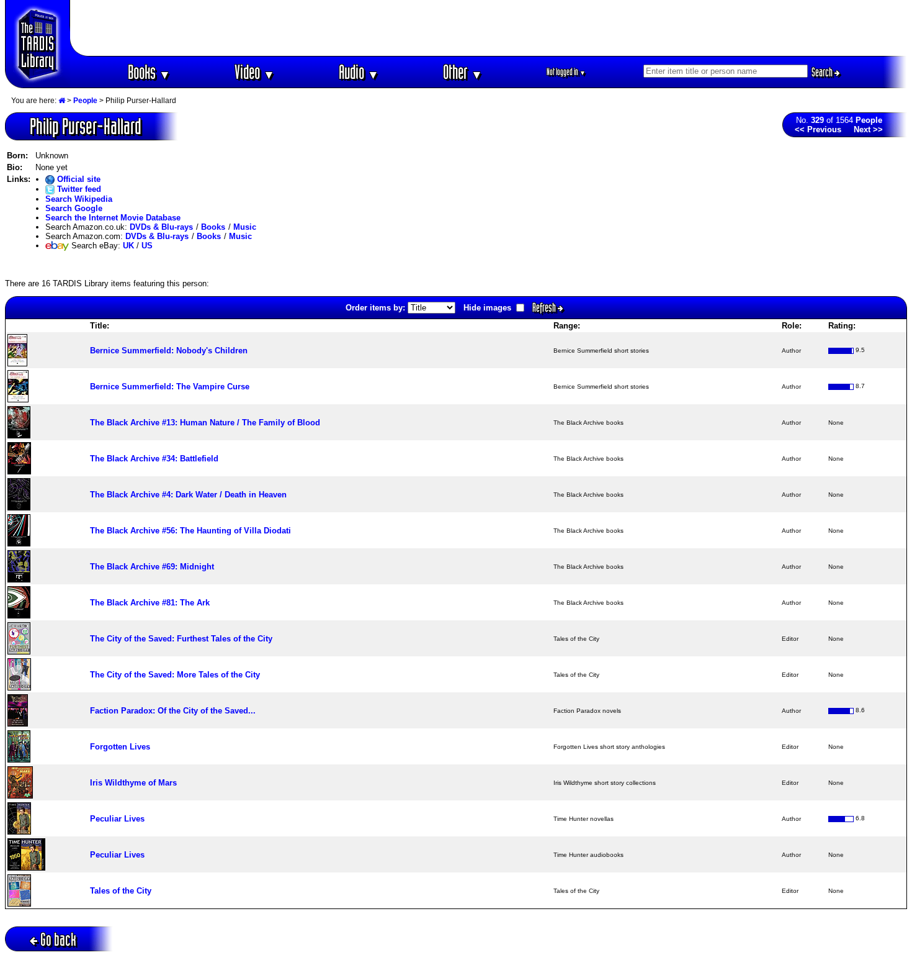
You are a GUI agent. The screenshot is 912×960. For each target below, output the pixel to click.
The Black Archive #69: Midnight (152, 566)
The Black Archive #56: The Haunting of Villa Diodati (190, 530)
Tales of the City (120, 890)
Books (149, 72)
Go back (58, 939)
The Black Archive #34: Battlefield (154, 458)
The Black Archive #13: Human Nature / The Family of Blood (205, 422)
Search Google (73, 208)
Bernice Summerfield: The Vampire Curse (169, 386)
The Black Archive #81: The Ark (150, 602)
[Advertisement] (489, 28)
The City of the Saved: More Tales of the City (175, 674)
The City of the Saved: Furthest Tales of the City (181, 638)
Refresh (545, 307)
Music (244, 227)
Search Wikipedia (78, 199)
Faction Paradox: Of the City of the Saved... (173, 710)
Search (822, 72)
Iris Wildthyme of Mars (133, 782)
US (147, 245)
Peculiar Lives (117, 818)
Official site (78, 179)
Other (463, 72)
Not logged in (566, 71)
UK (128, 245)
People (85, 100)
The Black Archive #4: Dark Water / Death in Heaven (188, 494)
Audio (359, 72)
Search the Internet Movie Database (113, 217)
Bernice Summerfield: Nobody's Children (169, 350)
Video (255, 72)
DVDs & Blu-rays (161, 227)
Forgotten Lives (120, 746)
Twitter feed (78, 189)
